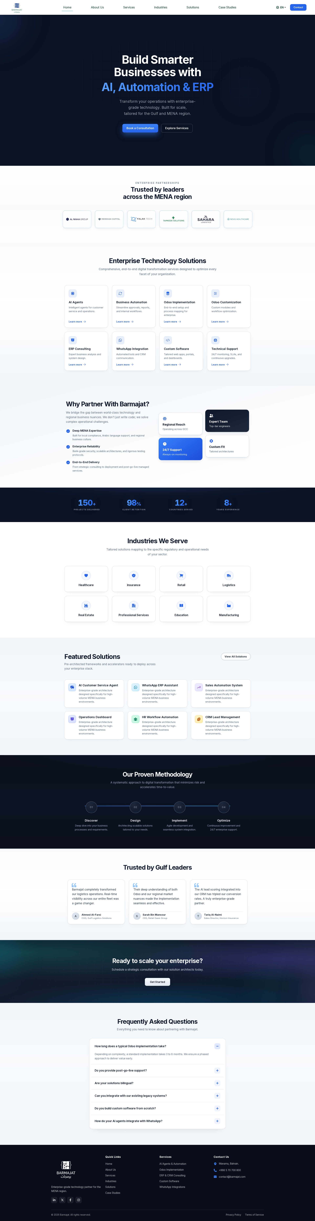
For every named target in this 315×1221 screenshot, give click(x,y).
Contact (298, 7)
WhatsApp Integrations (172, 1187)
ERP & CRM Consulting (172, 1175)
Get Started (157, 982)
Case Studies (227, 7)
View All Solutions (236, 656)
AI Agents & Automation (172, 1163)
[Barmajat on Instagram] (79, 1200)
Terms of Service (254, 1214)
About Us (97, 7)
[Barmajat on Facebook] (70, 1200)
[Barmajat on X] (62, 1200)
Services (129, 7)
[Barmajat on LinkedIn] (54, 1200)
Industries (160, 7)
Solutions (193, 7)
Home (67, 7)
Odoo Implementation (171, 1169)
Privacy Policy (233, 1214)
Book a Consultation (140, 128)
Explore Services (177, 128)
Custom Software (169, 1181)
